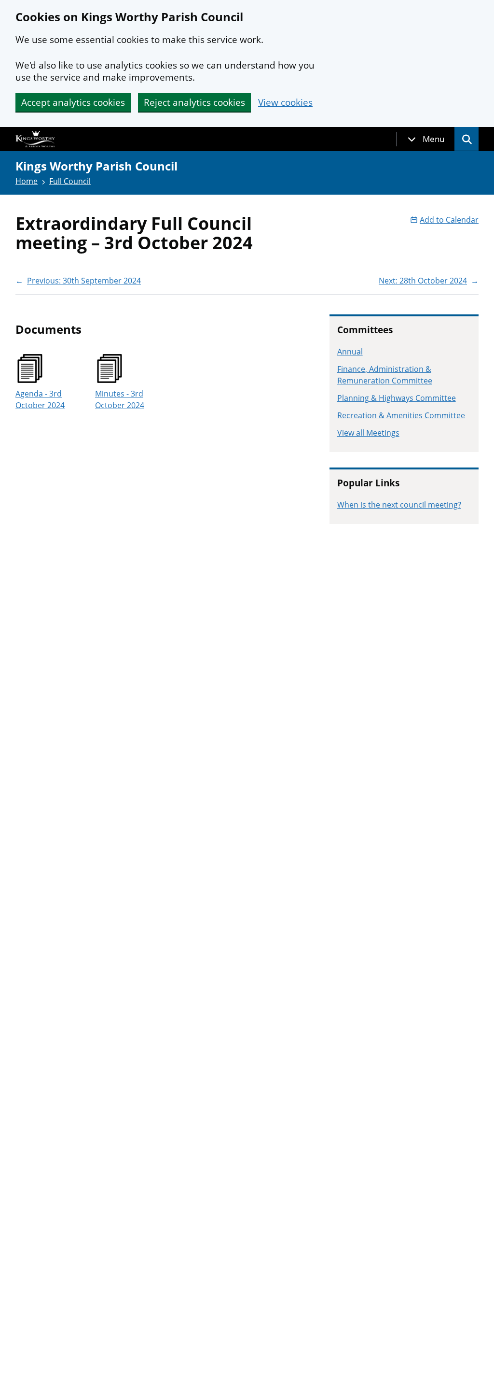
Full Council (70, 181)
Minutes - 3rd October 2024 (119, 399)
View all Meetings (368, 432)
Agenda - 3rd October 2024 (40, 399)
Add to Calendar (449, 219)
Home (26, 181)
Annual (350, 351)
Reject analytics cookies (194, 102)
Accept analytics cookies (73, 102)
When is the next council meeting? (399, 504)
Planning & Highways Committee (396, 398)
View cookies (285, 102)
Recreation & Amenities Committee (401, 415)
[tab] (426, 139)
